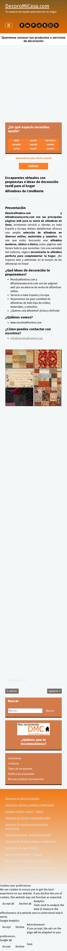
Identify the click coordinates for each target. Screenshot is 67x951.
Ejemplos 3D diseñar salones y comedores (30, 841)
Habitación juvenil (16, 835)
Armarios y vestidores (37, 861)
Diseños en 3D (13, 861)
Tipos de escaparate (20, 768)
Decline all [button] (25, 903)
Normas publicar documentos (26, 779)
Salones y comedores (18, 854)
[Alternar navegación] (8, 25)
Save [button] (30, 944)
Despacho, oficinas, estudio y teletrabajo (29, 805)
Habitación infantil (40, 835)
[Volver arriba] (61, 945)
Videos (39, 811)
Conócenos (14, 758)
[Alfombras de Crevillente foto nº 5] (19, 396)
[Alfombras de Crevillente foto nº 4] (48, 377)
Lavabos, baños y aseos (19, 811)
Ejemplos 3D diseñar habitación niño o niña (31, 873)
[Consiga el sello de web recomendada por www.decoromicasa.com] (33, 729)
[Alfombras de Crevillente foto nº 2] (48, 358)
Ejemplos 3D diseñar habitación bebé (27, 818)
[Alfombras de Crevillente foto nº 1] (19, 358)
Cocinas (37, 854)
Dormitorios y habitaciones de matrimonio (30, 867)
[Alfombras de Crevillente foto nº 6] (48, 396)
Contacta (13, 763)
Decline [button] (19, 927)
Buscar (50, 710)
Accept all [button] (8, 903)
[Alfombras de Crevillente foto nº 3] (19, 377)
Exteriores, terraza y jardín (21, 848)
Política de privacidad (21, 773)
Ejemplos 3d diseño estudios (22, 798)
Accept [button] (6, 927)
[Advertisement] (33, 80)
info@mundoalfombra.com (26, 338)
